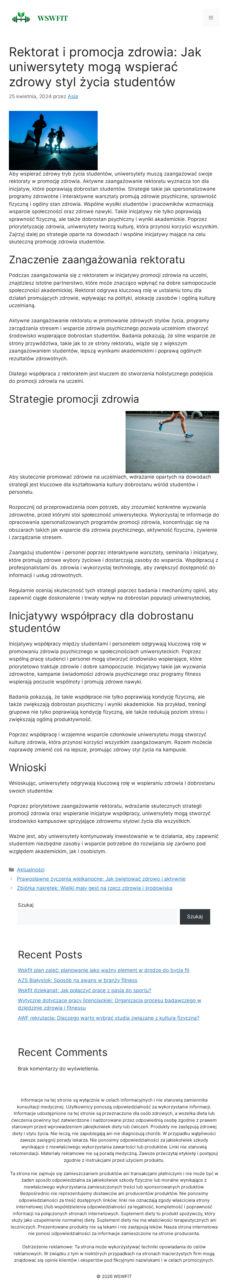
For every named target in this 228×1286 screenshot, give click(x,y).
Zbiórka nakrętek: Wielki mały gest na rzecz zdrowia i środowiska (94, 888)
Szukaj (26, 905)
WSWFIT (53, 18)
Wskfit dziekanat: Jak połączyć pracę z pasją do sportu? (84, 990)
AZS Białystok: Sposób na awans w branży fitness (77, 980)
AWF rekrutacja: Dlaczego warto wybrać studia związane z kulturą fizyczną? (109, 1018)
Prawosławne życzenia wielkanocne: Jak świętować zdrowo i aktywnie (101, 879)
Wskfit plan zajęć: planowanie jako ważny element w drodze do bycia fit (103, 970)
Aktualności (31, 870)
